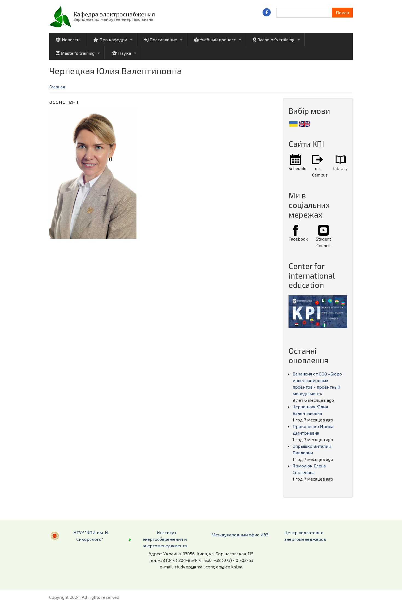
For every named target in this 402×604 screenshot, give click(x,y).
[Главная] (60, 15)
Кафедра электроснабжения (114, 14)
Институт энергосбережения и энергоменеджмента (165, 539)
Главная (57, 86)
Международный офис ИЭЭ (240, 534)
